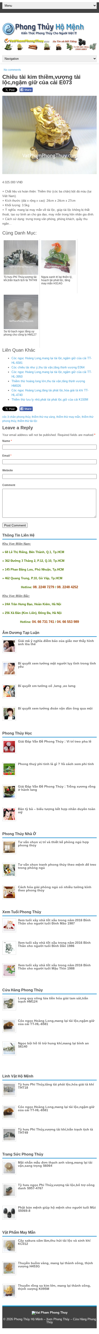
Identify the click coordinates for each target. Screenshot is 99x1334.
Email (7, 455)
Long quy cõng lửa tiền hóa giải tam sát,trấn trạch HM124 (53, 999)
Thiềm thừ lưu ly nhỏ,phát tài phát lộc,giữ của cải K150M (50, 399)
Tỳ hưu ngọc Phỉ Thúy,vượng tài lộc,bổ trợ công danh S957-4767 (56, 1186)
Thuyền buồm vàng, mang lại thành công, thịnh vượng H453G (55, 1264)
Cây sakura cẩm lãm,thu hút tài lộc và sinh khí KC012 (54, 1242)
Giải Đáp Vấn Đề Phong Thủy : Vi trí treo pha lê (54, 741)
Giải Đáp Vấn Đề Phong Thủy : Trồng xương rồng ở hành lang (57, 788)
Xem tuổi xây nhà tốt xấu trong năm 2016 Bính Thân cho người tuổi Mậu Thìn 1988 (54, 966)
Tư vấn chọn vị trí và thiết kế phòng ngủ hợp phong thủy (53, 843)
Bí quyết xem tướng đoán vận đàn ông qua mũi (55, 708)
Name (7, 441)
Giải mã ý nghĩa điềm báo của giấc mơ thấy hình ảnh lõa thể (56, 642)
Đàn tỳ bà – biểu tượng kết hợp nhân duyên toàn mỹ (56, 810)
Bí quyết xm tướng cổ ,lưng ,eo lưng (47, 686)
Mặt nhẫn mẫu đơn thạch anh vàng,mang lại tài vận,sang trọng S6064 (55, 1164)
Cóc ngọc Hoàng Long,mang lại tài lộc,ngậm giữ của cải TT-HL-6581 (56, 1022)
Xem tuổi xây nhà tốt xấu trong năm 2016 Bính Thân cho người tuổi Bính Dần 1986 (54, 944)
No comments (12, 69)
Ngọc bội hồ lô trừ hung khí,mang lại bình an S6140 (53, 1044)
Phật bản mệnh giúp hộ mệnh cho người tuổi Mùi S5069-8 (57, 1209)
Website (7, 470)
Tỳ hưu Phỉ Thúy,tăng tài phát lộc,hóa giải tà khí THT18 (56, 1085)
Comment (8, 485)
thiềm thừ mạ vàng (43, 416)
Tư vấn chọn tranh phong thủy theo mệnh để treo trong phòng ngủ (57, 866)
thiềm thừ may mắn (68, 416)
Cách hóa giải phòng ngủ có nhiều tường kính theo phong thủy (54, 888)
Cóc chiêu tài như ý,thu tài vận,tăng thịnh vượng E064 (48, 367)
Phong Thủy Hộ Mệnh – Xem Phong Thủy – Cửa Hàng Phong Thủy (55, 1320)
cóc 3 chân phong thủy (16, 416)
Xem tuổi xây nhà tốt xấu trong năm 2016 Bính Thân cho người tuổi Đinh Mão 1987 (54, 921)
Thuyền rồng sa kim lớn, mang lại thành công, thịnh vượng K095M (54, 1287)
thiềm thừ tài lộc (27, 421)
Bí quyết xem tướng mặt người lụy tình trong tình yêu (57, 664)
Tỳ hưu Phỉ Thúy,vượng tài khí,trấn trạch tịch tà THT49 (55, 1131)
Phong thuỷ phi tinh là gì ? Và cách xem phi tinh (56, 764)
